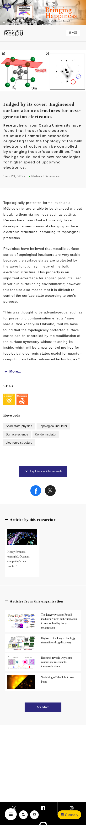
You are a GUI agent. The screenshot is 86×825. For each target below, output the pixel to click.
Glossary (71, 815)
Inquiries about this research (46, 471)
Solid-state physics (19, 426)
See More (43, 707)
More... (15, 371)
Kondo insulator (45, 434)
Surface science (17, 434)
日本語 (73, 32)
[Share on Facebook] (35, 495)
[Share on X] (50, 495)
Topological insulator (53, 426)
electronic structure (19, 442)
